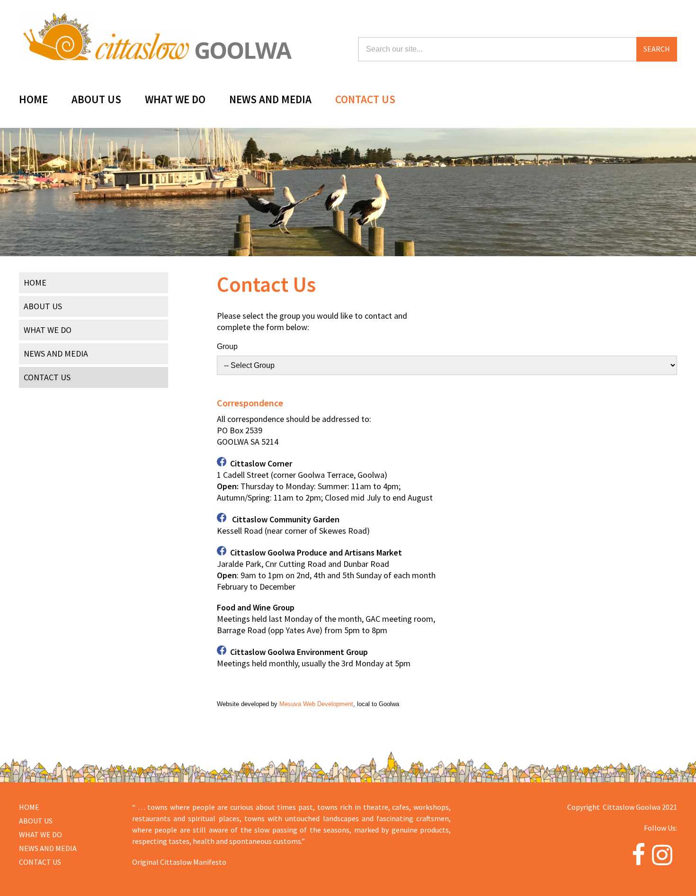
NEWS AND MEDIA (48, 848)
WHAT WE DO (40, 834)
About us (36, 820)
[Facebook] (638, 860)
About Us (96, 100)
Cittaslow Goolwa (155, 34)
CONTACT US (40, 862)
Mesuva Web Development (316, 704)
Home (33, 100)
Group (227, 346)
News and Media (270, 100)
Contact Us (365, 100)
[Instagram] (662, 860)
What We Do (175, 100)
